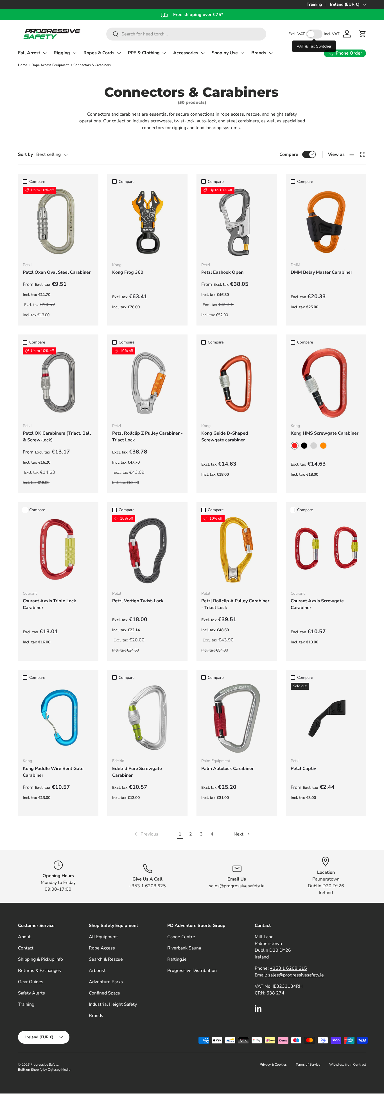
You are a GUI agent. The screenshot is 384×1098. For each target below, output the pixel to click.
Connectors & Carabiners (92, 65)
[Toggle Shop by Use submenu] (242, 53)
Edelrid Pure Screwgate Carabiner (137, 771)
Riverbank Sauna (184, 948)
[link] (146, 834)
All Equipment (103, 937)
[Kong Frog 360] (147, 222)
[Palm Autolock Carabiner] (236, 718)
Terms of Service (308, 1064)
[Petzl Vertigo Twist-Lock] (147, 550)
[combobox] (186, 34)
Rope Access (102, 948)
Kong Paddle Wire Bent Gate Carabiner (53, 771)
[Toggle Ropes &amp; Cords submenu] (119, 53)
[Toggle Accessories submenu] (202, 53)
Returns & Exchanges (39, 970)
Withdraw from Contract (347, 1064)
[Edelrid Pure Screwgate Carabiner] (147, 718)
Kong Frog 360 (127, 272)
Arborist (97, 970)
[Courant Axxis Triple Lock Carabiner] (58, 550)
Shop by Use (225, 53)
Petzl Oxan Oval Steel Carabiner (57, 272)
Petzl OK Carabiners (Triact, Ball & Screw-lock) (57, 436)
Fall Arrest (29, 53)
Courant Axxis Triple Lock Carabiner (49, 604)
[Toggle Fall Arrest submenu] (44, 53)
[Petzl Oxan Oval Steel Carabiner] (58, 222)
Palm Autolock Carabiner (227, 768)
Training (314, 4)
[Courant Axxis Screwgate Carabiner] (326, 550)
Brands (258, 53)
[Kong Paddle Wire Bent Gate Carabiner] (58, 718)
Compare (288, 154)
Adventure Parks (106, 982)
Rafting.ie (177, 959)
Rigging (62, 53)
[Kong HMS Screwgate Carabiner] (326, 382)
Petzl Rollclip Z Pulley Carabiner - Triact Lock (147, 436)
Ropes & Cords (98, 53)
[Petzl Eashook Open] (236, 222)
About (24, 937)
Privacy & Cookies (273, 1064)
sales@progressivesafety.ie (296, 975)
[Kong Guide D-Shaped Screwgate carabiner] (236, 382)
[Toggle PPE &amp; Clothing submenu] (164, 53)
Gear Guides (30, 982)
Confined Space (104, 993)
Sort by (25, 154)
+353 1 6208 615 (288, 968)
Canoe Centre (181, 937)
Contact (25, 948)
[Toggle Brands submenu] (270, 53)
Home (22, 65)
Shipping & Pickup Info (40, 959)
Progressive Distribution (192, 970)
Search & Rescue (106, 959)
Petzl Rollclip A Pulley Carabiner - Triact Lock (235, 604)
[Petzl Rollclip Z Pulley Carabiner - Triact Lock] (147, 382)
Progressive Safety (44, 1064)
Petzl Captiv (303, 768)
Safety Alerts (31, 993)
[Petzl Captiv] (326, 718)
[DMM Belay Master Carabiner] (326, 222)
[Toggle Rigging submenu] (74, 53)
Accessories (185, 53)
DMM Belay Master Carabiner (321, 272)
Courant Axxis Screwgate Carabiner (317, 604)
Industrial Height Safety (113, 1004)
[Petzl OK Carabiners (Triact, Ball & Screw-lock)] (58, 382)
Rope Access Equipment (50, 65)
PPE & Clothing (144, 53)
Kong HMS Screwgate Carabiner (324, 433)
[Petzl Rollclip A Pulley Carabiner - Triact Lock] (236, 550)
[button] (362, 34)
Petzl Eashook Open (222, 272)
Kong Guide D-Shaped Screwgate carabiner (224, 436)
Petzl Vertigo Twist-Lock (138, 601)
